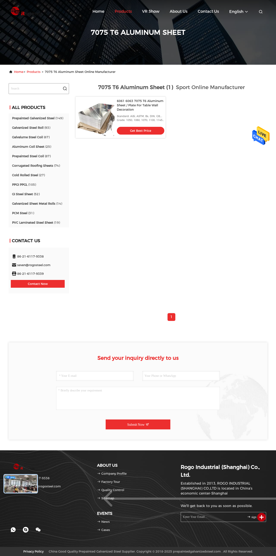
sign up (255, 517)
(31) (23, 213)
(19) (36, 223)
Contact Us (208, 11)
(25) (31, 147)
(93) (31, 128)
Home (98, 11)
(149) (37, 118)
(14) (37, 204)
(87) (31, 156)
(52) (26, 194)
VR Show (150, 11)
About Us (178, 11)
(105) (24, 185)
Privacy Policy (33, 551)
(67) (31, 137)
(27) (28, 175)
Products (123, 11)
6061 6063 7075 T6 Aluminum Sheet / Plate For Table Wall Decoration (140, 105)
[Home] (26, 11)
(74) (36, 166)
